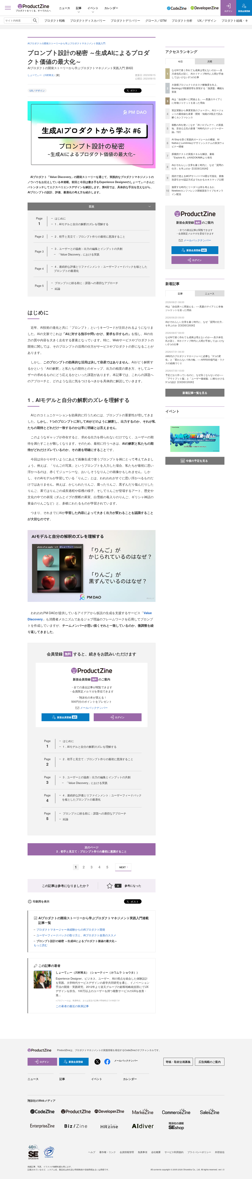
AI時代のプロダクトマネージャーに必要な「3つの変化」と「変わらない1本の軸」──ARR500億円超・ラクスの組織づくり (194, 359)
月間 (209, 61)
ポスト (133, 90)
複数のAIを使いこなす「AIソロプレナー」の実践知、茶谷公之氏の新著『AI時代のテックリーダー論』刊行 (197, 128)
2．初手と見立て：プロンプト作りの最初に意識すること (90, 236)
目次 (91, 206)
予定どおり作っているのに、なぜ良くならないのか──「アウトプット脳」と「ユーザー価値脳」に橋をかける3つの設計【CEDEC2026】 (194, 378)
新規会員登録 (67, 717)
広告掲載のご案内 (210, 1062)
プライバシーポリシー (199, 1152)
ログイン (119, 717)
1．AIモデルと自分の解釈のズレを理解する (81, 224)
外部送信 (219, 1152)
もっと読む (40, 945)
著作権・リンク (107, 1152)
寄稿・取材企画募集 (178, 1062)
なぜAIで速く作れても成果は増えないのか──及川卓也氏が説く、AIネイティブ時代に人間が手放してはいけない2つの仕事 (197, 73)
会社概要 (156, 1152)
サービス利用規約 (174, 1152)
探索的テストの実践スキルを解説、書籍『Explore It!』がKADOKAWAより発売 (193, 155)
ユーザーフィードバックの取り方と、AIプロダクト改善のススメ (76, 935)
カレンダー (111, 8)
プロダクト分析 (182, 20)
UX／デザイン (206, 20)
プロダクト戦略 (54, 20)
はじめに (60, 218)
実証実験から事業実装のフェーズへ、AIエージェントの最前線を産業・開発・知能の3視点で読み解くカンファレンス (197, 113)
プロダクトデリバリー (125, 20)
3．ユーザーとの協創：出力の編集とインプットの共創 (88, 249)
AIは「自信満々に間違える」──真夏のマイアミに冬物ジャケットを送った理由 (197, 100)
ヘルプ (91, 1152)
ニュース (64, 8)
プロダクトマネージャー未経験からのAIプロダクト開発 (70, 929)
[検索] (35, 20)
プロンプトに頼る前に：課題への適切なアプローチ (86, 283)
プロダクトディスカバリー (88, 20)
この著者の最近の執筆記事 (72, 1006)
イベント (92, 8)
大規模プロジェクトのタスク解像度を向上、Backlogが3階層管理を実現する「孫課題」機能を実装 (198, 88)
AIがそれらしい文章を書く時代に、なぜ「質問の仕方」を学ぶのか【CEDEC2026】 (197, 166)
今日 (180, 61)
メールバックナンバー (94, 708)
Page (39, 236)
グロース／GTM (156, 20)
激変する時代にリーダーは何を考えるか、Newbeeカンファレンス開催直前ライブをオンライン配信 (197, 190)
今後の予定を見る (197, 461)
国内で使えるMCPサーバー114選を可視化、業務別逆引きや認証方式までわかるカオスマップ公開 (198, 177)
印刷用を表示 (41, 901)
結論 (57, 289)
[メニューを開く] (8, 8)
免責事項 (142, 1152)
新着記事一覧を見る (195, 393)
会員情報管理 (127, 1152)
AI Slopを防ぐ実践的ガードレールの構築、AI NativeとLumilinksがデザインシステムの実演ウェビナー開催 (198, 143)
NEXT (122, 867)
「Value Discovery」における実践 (78, 254)
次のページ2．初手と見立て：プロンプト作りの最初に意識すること (91, 849)
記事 (79, 8)
